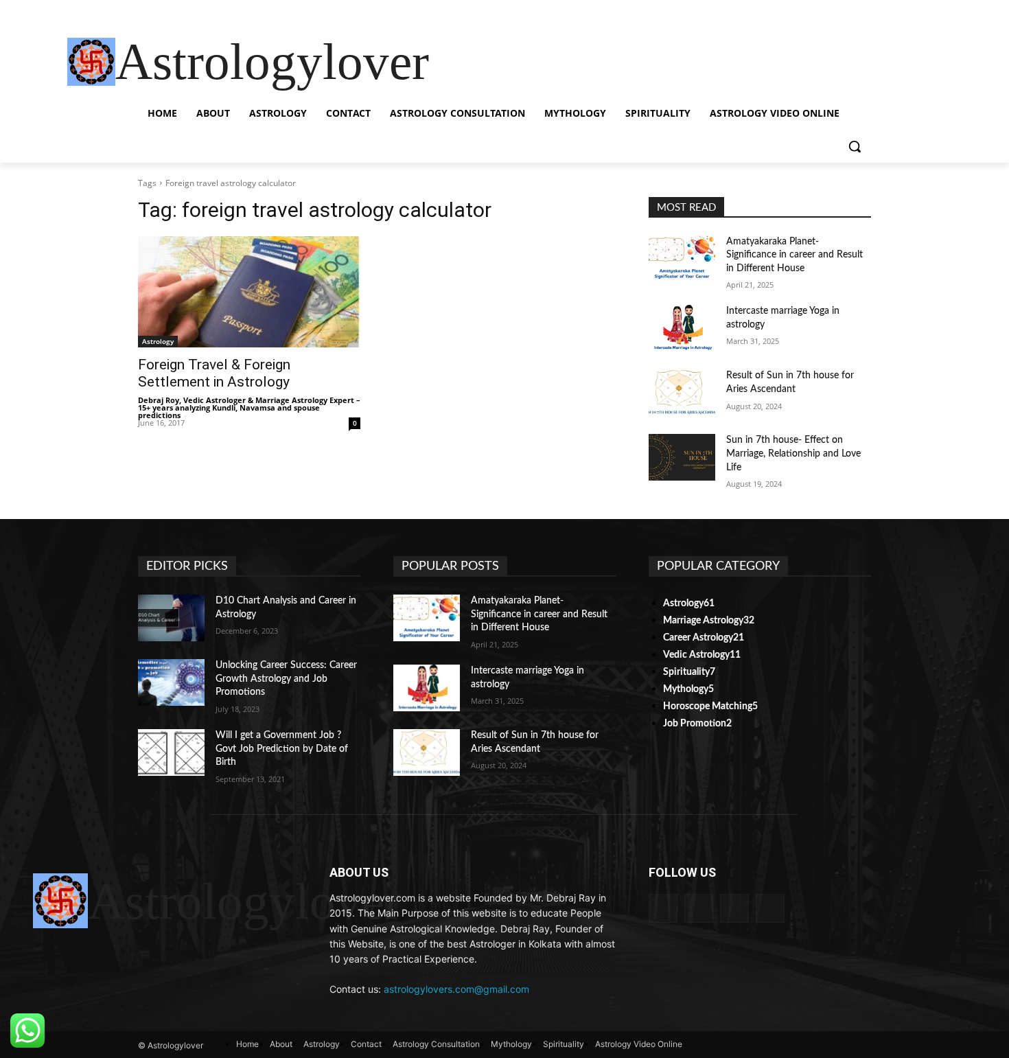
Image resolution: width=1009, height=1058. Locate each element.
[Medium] (698, 908)
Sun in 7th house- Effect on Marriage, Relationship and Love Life (793, 453)
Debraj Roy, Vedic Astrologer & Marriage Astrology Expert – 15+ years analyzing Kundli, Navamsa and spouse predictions (249, 407)
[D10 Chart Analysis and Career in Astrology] (171, 618)
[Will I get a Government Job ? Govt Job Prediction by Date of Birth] (171, 752)
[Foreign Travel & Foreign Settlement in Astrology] (249, 291)
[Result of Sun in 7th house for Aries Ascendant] (682, 392)
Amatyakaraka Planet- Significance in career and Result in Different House (794, 255)
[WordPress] (770, 908)
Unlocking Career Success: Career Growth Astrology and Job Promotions (286, 678)
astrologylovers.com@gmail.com (456, 989)
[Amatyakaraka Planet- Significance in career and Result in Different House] (682, 258)
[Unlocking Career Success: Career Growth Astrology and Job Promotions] (171, 682)
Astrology (158, 341)
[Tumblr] (734, 908)
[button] (854, 146)
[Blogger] (663, 908)
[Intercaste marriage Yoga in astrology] (682, 328)
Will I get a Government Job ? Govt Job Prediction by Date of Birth (282, 749)
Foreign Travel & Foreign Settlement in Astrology (214, 373)
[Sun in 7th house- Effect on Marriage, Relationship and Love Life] (682, 457)
